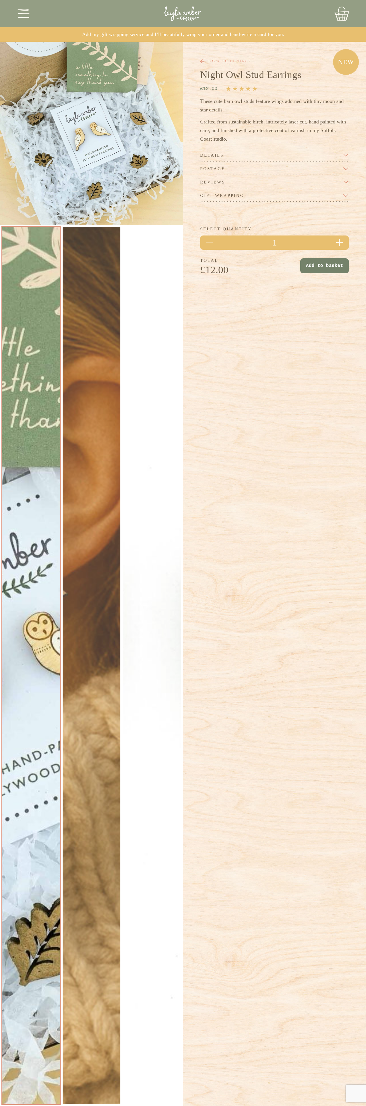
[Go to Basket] (342, 14)
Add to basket (324, 265)
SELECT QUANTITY (226, 229)
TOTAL (209, 260)
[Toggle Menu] (23, 13)
